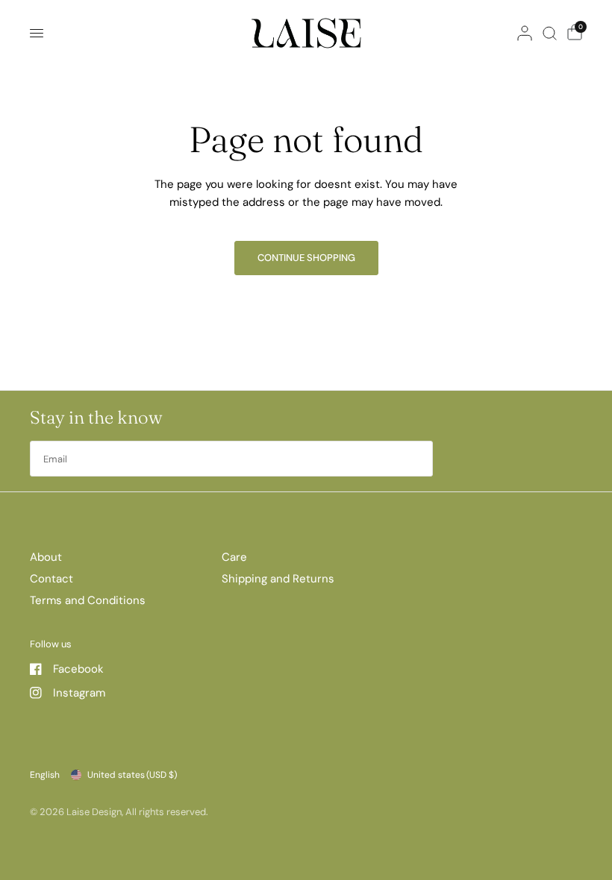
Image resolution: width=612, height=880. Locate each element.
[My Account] (524, 33)
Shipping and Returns (278, 578)
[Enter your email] (418, 459)
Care (234, 557)
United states (132, 775)
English (45, 775)
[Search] (549, 33)
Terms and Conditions (88, 600)
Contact (51, 578)
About (46, 557)
